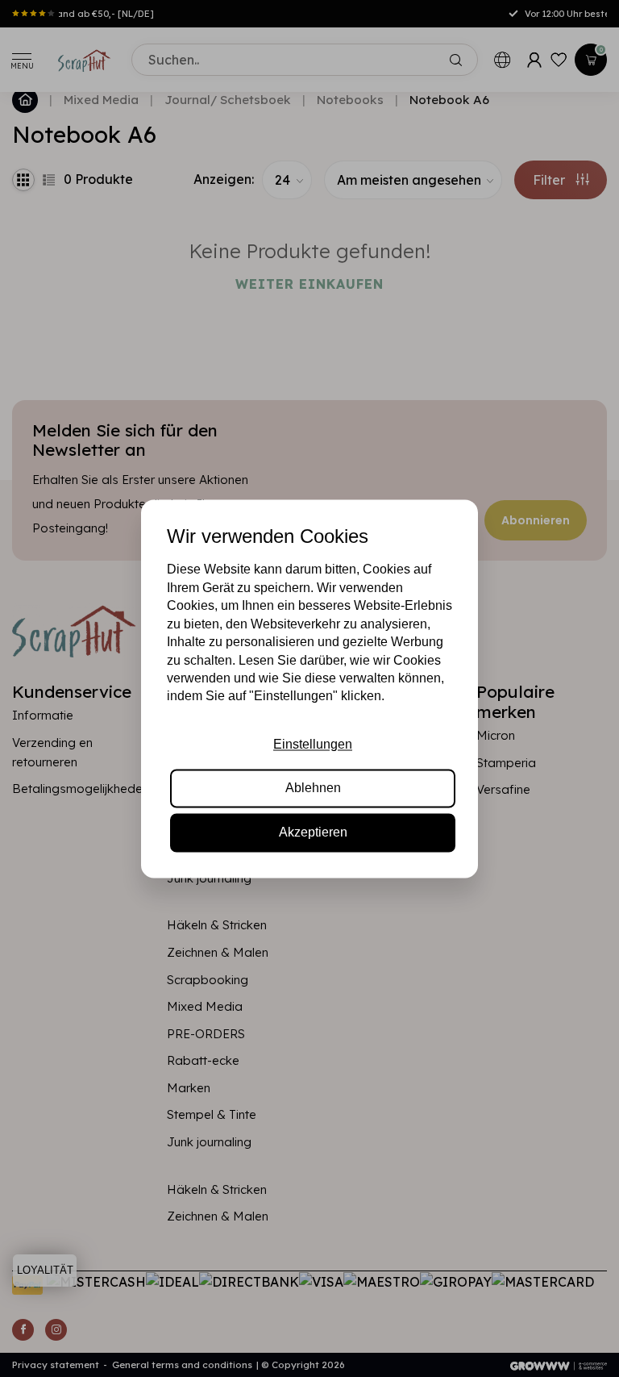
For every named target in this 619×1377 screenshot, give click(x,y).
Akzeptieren (313, 832)
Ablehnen (313, 788)
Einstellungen (312, 744)
